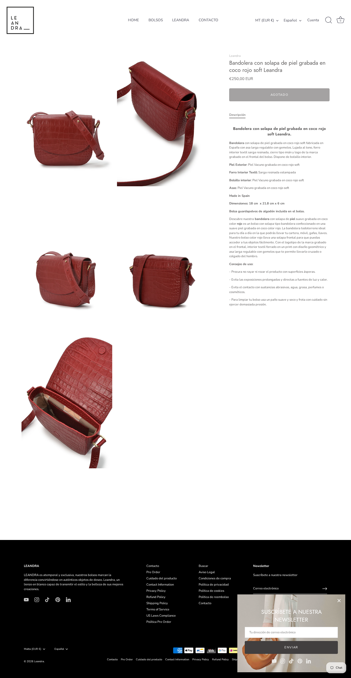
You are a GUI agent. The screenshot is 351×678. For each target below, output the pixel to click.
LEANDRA (180, 20)
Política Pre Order (158, 622)
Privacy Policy (156, 591)
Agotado (279, 95)
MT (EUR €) (264, 20)
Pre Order (153, 572)
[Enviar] (324, 588)
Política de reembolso (214, 597)
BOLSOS (156, 20)
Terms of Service (157, 609)
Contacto (152, 566)
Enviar (291, 647)
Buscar (203, 566)
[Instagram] (282, 661)
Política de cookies (211, 591)
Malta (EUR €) (32, 649)
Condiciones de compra (215, 578)
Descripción (237, 115)
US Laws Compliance (161, 616)
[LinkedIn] (308, 661)
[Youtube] (274, 661)
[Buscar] (328, 20)
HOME (133, 20)
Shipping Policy (157, 603)
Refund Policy (155, 597)
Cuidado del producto (161, 578)
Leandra (235, 56)
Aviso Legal (207, 572)
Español (290, 20)
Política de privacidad (214, 584)
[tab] (239, 115)
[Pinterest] (300, 661)
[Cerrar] (339, 600)
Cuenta (313, 20)
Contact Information (160, 584)
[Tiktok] (291, 661)
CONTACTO (208, 20)
